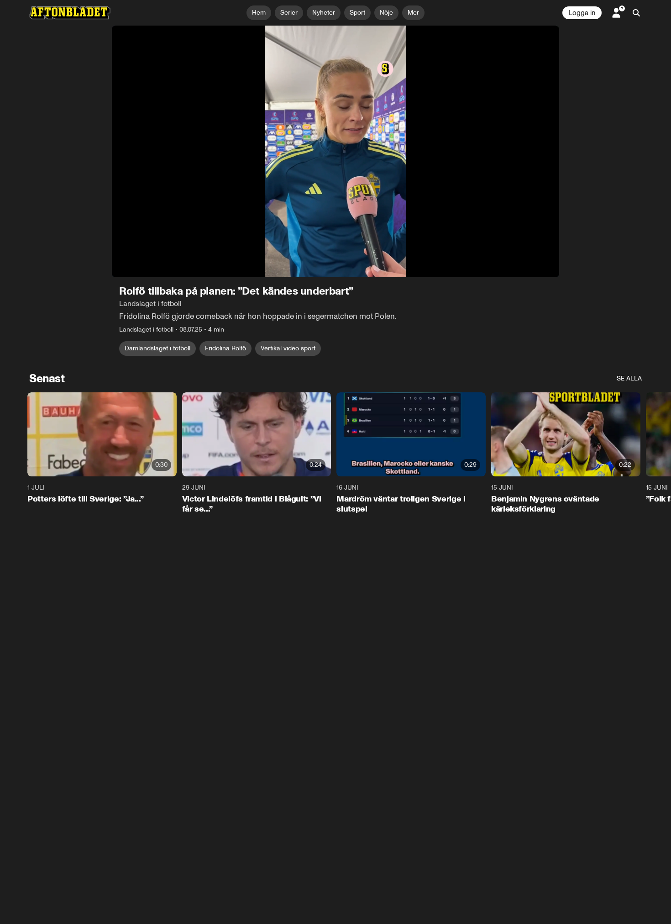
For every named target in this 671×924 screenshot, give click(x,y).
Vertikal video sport (288, 348)
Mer (413, 12)
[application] (335, 151)
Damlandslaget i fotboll (157, 348)
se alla (629, 378)
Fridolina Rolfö (225, 348)
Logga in (582, 13)
